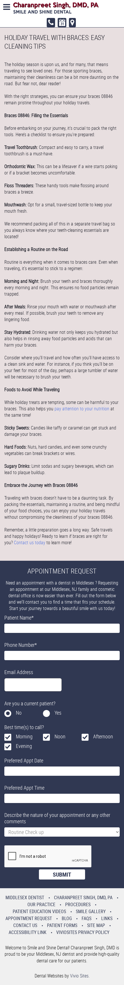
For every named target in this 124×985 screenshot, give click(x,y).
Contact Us (25, 925)
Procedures (78, 904)
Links (106, 918)
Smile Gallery (91, 911)
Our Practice (41, 904)
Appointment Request (28, 918)
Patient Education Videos (39, 911)
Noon (60, 736)
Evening (24, 745)
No (19, 712)
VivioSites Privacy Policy (82, 932)
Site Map (96, 925)
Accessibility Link (27, 932)
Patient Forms (62, 925)
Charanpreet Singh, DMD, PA (83, 897)
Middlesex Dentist (24, 897)
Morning (24, 736)
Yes (58, 712)
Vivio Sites (79, 976)
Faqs (86, 918)
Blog (67, 918)
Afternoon (103, 736)
